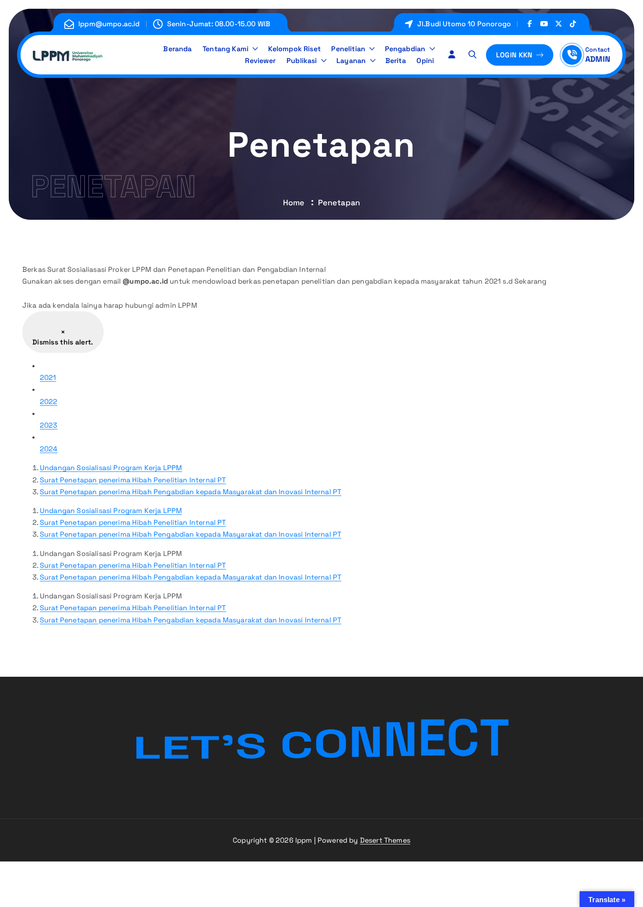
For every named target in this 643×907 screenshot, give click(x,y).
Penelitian (348, 48)
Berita (395, 60)
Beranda (177, 48)
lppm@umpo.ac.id (109, 24)
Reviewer (260, 60)
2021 (48, 377)
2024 (49, 449)
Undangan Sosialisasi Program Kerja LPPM (111, 467)
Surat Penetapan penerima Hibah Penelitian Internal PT (133, 480)
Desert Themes (385, 840)
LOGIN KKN (515, 55)
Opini (425, 60)
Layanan (351, 60)
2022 (49, 401)
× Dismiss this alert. (63, 337)
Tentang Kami (225, 48)
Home (294, 202)
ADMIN (597, 59)
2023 (49, 425)
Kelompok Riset (294, 48)
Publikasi (302, 60)
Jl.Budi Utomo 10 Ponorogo (464, 24)
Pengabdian (405, 48)
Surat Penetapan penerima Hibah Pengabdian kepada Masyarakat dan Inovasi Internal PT (190, 491)
